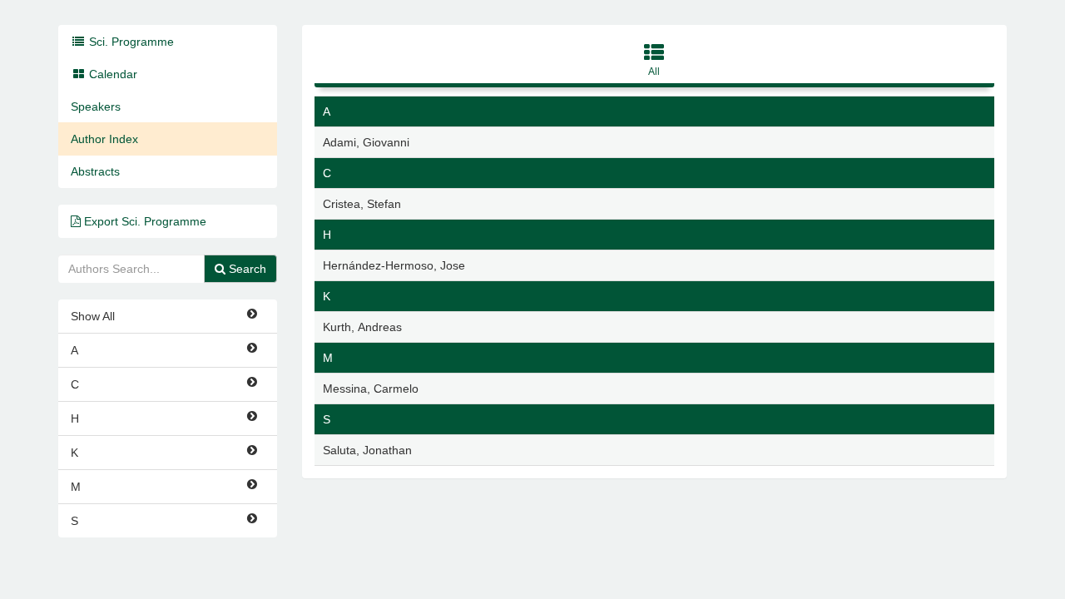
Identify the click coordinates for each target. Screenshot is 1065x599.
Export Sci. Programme (143, 221)
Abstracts (95, 171)
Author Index (104, 139)
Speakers (96, 106)
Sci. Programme (130, 41)
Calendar (111, 74)
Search (245, 268)
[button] (655, 62)
